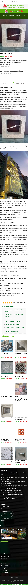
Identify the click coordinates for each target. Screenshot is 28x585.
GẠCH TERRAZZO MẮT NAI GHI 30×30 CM (21, 418)
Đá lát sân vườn (5, 556)
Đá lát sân (3, 563)
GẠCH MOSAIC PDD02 (12, 331)
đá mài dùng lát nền (15, 101)
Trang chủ (5, 15)
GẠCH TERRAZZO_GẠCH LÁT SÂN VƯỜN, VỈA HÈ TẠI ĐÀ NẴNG (14, 328)
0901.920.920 (8, 56)
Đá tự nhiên (4, 561)
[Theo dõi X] (5, 498)
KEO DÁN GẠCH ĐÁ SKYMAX (13, 321)
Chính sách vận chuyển (7, 516)
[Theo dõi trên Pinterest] (7, 498)
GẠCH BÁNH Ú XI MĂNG (21, 353)
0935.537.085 (17, 491)
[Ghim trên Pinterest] (8, 74)
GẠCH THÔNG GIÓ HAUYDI (20, 440)
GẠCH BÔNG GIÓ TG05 (6, 418)
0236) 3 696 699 (11, 489)
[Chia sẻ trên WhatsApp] (1, 74)
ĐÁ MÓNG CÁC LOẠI (6, 353)
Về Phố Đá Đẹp (5, 506)
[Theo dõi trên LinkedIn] (10, 498)
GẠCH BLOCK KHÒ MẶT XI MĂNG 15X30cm (14, 310)
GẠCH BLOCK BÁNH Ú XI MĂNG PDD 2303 (14, 315)
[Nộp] (25, 1)
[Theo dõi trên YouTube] (13, 498)
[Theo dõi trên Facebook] (2, 498)
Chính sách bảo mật (6, 518)
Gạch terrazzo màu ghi (7, 461)
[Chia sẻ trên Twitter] (5, 74)
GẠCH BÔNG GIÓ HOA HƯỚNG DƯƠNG (20, 375)
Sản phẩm (11, 15)
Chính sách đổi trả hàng (7, 513)
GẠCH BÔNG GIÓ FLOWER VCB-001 (5, 440)
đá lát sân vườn (9, 252)
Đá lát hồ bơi (4, 565)
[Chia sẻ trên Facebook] (3, 74)
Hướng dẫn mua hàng (6, 509)
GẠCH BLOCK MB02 (11, 319)
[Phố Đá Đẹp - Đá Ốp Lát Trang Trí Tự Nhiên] (13, 6)
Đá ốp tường (4, 558)
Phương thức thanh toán (7, 511)
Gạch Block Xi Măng (20, 15)
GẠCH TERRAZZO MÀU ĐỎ (13, 324)
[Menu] (26, 6)
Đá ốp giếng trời (5, 568)
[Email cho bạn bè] (6, 74)
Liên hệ (3, 520)
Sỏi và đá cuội (4, 570)
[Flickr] (15, 498)
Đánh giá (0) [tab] (20, 83)
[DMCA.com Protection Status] (4, 541)
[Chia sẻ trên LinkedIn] (10, 74)
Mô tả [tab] (4, 83)
